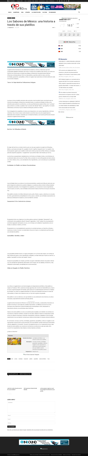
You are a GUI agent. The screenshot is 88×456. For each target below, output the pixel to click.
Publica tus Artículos (67, 454)
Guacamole (26, 358)
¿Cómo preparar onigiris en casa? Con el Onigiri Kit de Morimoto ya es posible (47, 390)
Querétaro (29, 0)
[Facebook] (57, 1)
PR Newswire (52, 0)
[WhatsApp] (18, 30)
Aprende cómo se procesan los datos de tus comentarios (40, 429)
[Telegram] (21, 30)
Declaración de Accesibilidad (56, 454)
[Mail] (62, 1)
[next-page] (10, 394)
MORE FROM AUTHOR (25, 374)
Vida (33, 0)
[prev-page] (8, 394)
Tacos (49, 358)
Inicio (26, 0)
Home (8, 16)
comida (15, 358)
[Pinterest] (64, 1)
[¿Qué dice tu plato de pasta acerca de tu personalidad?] (14, 382)
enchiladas (20, 358)
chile (12, 358)
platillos (30, 358)
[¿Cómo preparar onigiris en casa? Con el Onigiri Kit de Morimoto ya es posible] (47, 382)
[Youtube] (69, 1)
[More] (24, 30)
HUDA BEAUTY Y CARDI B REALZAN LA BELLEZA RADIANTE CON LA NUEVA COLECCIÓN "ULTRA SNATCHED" (69, 63)
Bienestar (13, 16)
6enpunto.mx (11, 27)
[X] (66, 1)
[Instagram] (60, 1)
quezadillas (36, 358)
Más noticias (61, 112)
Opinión (36, 0)
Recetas (17, 16)
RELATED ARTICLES (13, 374)
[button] (79, 12)
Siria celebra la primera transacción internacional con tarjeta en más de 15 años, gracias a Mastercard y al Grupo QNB (69, 94)
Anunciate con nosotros (76, 454)
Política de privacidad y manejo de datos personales (40, 454)
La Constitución (42, 0)
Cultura (47, 0)
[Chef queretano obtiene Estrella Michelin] (31, 382)
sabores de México (42, 358)
